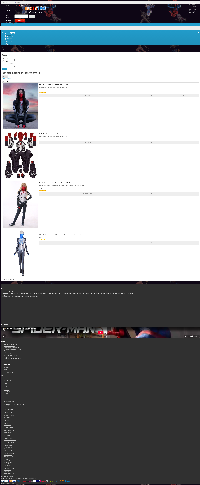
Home (17, 23)
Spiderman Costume (8, 409)
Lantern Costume (7, 435)
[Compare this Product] (183, 95)
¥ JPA (7, 15)
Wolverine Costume (8, 448)
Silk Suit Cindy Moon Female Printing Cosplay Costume (53, 84)
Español (22, 8)
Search (3, 49)
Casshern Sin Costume (9, 467)
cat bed (2, 483)
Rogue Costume (8, 43)
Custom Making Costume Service (11, 344)
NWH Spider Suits (9, 36)
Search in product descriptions (10, 66)
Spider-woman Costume (9, 453)
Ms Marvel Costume (8, 444)
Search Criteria (5, 58)
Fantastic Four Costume (9, 442)
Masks (6, 39)
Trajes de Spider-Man (8, 372)
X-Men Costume (7, 420)
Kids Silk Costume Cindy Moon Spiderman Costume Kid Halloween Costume (58, 182)
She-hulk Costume (8, 447)
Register (194, 6)
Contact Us (6, 367)
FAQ (5, 352)
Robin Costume (7, 417)
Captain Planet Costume (9, 427)
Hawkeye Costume (8, 450)
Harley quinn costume (8, 438)
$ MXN (7, 17)
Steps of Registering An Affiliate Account (12, 358)
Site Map (6, 370)
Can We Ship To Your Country (10, 355)
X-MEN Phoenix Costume (9, 422)
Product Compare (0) (7, 78)
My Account (6, 390)
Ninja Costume (7, 460)
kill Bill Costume (7, 470)
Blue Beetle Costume (8, 456)
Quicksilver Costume (8, 452)
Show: (3, 81)
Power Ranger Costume (9, 415)
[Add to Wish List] (151, 95)
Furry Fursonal (13, 33)
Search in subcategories (8, 63)
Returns (5, 369)
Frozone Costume (8, 437)
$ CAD (7, 8)
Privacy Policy (7, 357)
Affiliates (6, 382)
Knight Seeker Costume (9, 468)
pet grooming (11, 483)
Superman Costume (8, 412)
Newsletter (6, 394)
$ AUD (7, 5)
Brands (5, 378)
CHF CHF (8, 10)
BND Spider (12, 32)
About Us (6, 350)
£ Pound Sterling (9, 20)
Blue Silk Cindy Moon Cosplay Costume (49, 232)
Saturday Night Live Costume (10, 473)
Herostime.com (9, 476)
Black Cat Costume (8, 455)
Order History (7, 391)
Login (193, 7)
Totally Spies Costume (9, 459)
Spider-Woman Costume (9, 465)
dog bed (6, 483)
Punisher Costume (8, 445)
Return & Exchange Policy (9, 346)
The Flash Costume (8, 463)
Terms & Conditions (8, 354)
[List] (3, 76)
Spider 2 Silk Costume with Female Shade (50, 133)
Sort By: (3, 80)
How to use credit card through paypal (12, 349)
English (21, 5)
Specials (5, 383)
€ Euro (7, 12)
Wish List (6, 393)
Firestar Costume (7, 425)
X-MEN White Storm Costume (10, 440)
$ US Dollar (8, 22)
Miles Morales (8, 44)
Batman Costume (7, 411)
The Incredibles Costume (9, 429)
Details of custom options (9, 360)
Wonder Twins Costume (9, 430)
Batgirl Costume (7, 432)
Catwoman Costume (8, 433)
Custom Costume (9, 41)
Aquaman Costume (8, 462)
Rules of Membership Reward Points (12, 347)
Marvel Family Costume (9, 471)
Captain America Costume (9, 414)
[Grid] (6, 76)
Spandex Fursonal (9, 38)
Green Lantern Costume (9, 423)
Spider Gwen (8, 35)
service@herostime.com (11, 402)
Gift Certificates (7, 380)
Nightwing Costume (8, 418)
